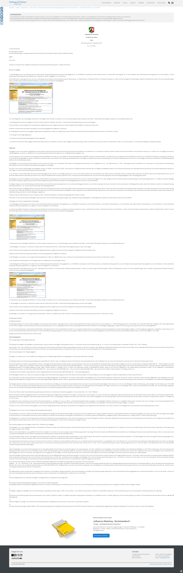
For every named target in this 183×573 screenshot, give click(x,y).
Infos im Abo (161, 3)
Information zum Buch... (101, 535)
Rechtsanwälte (106, 3)
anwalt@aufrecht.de (164, 557)
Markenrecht (24, 7)
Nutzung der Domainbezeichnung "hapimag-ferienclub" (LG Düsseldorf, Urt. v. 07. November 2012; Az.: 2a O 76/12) (69, 7)
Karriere (141, 3)
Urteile (125, 3)
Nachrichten (151, 3)
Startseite (11, 7)
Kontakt (133, 3)
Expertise (117, 3)
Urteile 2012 (33, 7)
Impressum (153, 564)
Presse (170, 564)
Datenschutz (159, 564)
